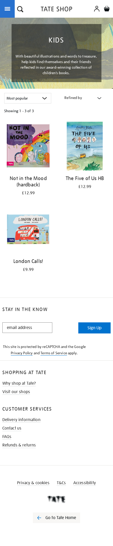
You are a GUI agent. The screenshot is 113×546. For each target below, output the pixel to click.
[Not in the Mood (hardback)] (28, 147)
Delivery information (21, 419)
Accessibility (84, 483)
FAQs (7, 436)
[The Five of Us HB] (84, 147)
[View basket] (107, 9)
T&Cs (61, 483)
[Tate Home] (56, 499)
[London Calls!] (28, 230)
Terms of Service (53, 353)
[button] (20, 9)
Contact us (12, 428)
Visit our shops (16, 391)
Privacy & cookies (33, 483)
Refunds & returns (19, 445)
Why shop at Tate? (19, 383)
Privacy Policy (22, 353)
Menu (8, 8)
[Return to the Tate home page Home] (56, 10)
